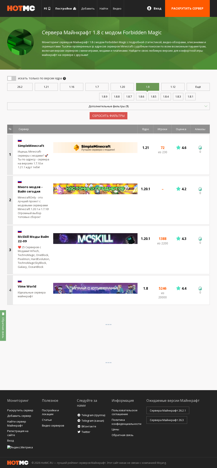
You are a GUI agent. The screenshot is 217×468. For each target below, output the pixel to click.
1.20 (122, 87)
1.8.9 (104, 96)
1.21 (46, 87)
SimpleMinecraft (31, 145)
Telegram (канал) (93, 421)
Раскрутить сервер (20, 410)
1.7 (97, 87)
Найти (104, 8)
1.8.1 (190, 96)
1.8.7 (129, 96)
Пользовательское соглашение (125, 412)
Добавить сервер (19, 416)
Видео (117, 8)
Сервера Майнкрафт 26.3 (167, 420)
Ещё (198, 87)
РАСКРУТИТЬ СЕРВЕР (187, 8)
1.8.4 (166, 96)
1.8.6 (141, 96)
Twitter (86, 432)
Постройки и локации (50, 412)
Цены (115, 429)
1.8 (147, 87)
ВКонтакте (89, 426)
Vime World (27, 286)
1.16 (71, 87)
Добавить (88, 8)
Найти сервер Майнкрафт (16, 423)
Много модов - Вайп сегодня (30, 189)
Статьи (47, 420)
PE (46, 8)
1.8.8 (117, 96)
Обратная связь (123, 435)
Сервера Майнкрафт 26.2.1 (168, 410)
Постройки (64, 8)
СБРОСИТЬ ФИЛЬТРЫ (108, 116)
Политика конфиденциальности (126, 422)
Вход (157, 8)
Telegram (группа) (93, 415)
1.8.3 (178, 96)
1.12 (172, 87)
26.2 (19, 87)
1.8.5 (153, 96)
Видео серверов (53, 425)
